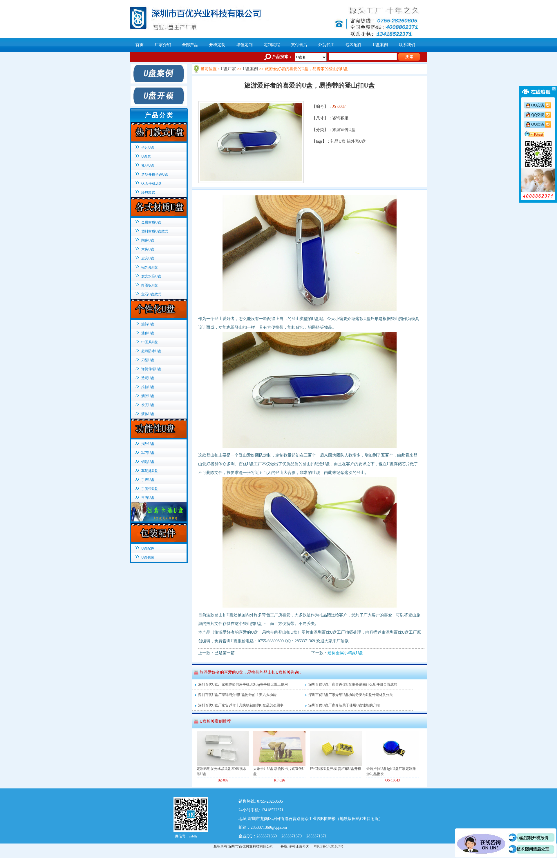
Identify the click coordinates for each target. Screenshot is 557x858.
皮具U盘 (147, 258)
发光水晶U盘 (151, 276)
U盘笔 (146, 156)
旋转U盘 (147, 324)
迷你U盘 (147, 333)
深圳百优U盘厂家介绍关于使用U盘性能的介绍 (344, 705)
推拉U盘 (147, 387)
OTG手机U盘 (151, 183)
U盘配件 (147, 548)
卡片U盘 (147, 148)
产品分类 (159, 115)
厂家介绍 (163, 45)
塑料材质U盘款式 (154, 231)
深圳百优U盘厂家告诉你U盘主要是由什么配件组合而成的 (352, 684)
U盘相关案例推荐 (215, 721)
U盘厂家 (228, 69)
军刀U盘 (147, 453)
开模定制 (217, 45)
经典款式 (148, 192)
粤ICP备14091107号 (328, 846)
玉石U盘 (147, 498)
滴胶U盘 (147, 396)
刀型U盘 (147, 360)
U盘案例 (380, 45)
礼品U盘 (338, 141)
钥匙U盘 (147, 462)
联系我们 (407, 45)
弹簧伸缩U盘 (151, 369)
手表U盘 (147, 480)
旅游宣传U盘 (343, 130)
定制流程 (272, 45)
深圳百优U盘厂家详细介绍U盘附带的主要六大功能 (237, 695)
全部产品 (190, 45)
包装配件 (354, 45)
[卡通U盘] (158, 520)
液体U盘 (147, 414)
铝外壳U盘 (356, 141)
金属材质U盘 (151, 222)
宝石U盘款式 (151, 294)
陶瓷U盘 (147, 240)
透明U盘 (147, 378)
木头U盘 (147, 249)
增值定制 (244, 45)
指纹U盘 (147, 444)
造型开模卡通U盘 (154, 174)
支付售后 (299, 45)
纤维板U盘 (149, 285)
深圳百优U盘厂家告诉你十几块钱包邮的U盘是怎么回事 (240, 705)
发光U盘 (147, 405)
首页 (139, 45)
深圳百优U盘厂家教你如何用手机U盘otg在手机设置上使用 (243, 684)
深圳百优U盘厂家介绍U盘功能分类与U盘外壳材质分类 (350, 695)
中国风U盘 (149, 342)
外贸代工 (326, 45)
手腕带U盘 (149, 489)
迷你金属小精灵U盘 (345, 653)
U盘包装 (147, 557)
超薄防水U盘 (151, 351)
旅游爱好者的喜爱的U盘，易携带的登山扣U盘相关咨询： (251, 672)
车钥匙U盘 (149, 471)
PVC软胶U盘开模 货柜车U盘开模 (335, 769)
